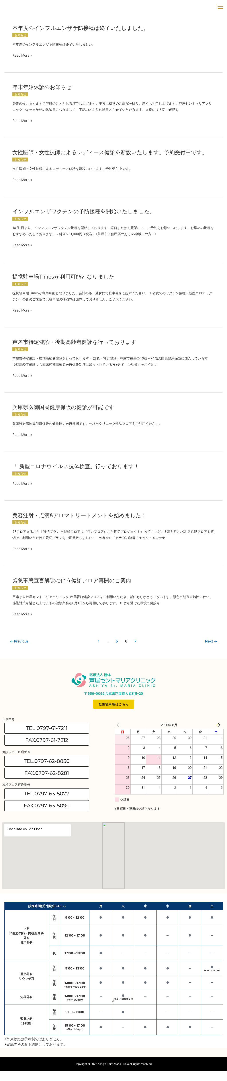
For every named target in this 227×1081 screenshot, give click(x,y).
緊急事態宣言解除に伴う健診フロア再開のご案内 (71, 580)
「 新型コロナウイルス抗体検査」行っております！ (75, 466)
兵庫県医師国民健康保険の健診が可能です (63, 407)
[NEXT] (219, 725)
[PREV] (119, 725)
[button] (46, 740)
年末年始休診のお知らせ (42, 87)
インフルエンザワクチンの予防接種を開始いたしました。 (83, 211)
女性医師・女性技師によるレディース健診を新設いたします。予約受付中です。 (109, 152)
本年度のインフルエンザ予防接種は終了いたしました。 (80, 28)
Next (211, 641)
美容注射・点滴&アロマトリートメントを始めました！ (79, 515)
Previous (19, 641)
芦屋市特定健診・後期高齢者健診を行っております (74, 342)
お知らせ (20, 35)
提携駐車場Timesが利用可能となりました (63, 276)
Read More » (22, 55)
